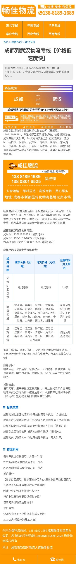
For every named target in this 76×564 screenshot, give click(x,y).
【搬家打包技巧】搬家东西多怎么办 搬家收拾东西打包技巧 (37, 479)
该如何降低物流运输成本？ (18, 502)
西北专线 (33, 34)
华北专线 (12, 34)
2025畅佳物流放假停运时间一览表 (23, 467)
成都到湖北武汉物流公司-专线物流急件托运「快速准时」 (36, 425)
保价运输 (8, 508)
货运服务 (8, 473)
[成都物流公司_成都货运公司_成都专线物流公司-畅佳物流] (18, 11)
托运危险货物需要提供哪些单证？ (22, 496)
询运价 (21, 559)
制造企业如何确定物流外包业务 (21, 490)
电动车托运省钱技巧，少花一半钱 (22, 456)
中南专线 (33, 25)
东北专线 (12, 25)
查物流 (60, 559)
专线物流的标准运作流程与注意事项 (24, 485)
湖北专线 (30, 42)
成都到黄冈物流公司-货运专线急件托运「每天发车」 (33, 437)
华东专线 (54, 25)
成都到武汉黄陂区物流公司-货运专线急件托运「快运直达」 (37, 420)
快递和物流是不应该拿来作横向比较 (24, 513)
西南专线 (54, 34)
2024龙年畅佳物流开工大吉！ (20, 519)
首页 (5, 42)
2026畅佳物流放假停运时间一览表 (23, 462)
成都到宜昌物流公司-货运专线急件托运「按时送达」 (33, 431)
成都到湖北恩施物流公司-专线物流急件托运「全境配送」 (36, 414)
